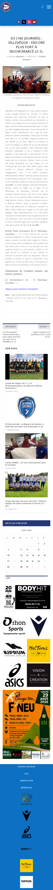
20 (27, 561)
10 (8, 555)
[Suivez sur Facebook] (19, 22)
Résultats (26, 59)
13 (27, 555)
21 (33, 561)
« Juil (7, 578)
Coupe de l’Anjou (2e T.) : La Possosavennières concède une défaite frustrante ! (23, 385)
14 (33, 555)
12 (21, 555)
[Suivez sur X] (24, 22)
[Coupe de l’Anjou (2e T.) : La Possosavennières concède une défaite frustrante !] (26, 367)
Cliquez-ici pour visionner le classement (21, 289)
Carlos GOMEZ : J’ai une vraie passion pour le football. (25, 463)
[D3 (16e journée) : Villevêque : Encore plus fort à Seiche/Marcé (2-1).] (26, 79)
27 (27, 567)
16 (44, 555)
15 (39, 555)
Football (41, 56)
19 (21, 561)
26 (21, 567)
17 (8, 561)
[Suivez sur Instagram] (29, 22)
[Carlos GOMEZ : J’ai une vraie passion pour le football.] (26, 446)
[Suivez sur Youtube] (34, 22)
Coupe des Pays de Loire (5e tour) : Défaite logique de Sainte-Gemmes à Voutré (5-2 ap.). (25, 503)
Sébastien (20, 56)
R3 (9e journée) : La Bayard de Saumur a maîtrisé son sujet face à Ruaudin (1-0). (24, 425)
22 (39, 561)
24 (8, 567)
